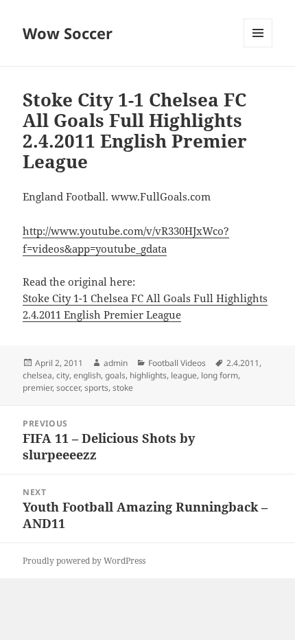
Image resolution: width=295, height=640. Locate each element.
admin (116, 363)
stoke (123, 387)
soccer (68, 387)
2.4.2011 (242, 363)
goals (115, 375)
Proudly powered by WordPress (84, 561)
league (184, 375)
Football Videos (177, 363)
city (62, 375)
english (87, 375)
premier (37, 387)
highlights (148, 375)
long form (219, 375)
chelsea (37, 375)
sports (96, 387)
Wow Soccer (68, 33)
